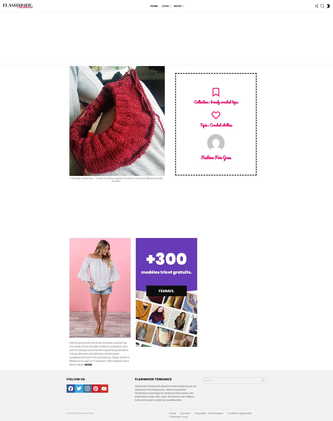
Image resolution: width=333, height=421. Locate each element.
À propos (185, 413)
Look (165, 6)
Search (262, 381)
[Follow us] (316, 6)
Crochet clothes (221, 125)
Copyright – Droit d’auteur (208, 413)
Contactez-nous (178, 416)
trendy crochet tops (224, 102)
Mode (178, 6)
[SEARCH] (322, 6)
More (88, 364)
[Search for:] (234, 380)
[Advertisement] (166, 38)
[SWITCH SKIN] (328, 6)
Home (154, 6)
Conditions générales (239, 413)
